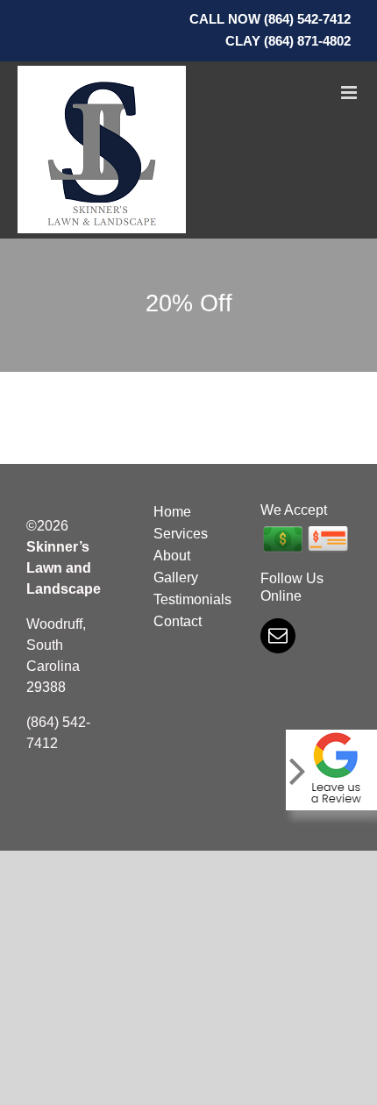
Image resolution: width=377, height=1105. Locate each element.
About (171, 555)
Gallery (175, 577)
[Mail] (277, 635)
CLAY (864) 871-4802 (288, 40)
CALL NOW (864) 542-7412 (270, 18)
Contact (177, 621)
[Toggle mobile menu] (350, 92)
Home (172, 511)
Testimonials (188, 599)
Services (180, 533)
